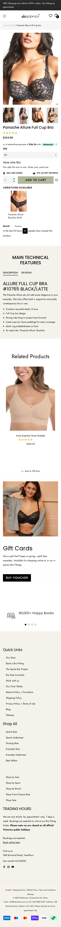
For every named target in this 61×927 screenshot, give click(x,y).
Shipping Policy (14, 698)
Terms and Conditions (47, 890)
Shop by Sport (13, 783)
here (18, 842)
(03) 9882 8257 (38, 901)
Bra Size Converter (15, 675)
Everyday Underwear (16, 754)
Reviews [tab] (26, 272)
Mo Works (44, 897)
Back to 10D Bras (32, 471)
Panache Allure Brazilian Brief (15, 216)
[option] (30, 410)
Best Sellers (11, 760)
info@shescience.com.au (18, 901)
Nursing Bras (12, 743)
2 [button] (29, 624)
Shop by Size (12, 777)
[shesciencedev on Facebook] (4, 867)
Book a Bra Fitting (15, 663)
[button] (10, 133)
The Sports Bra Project (17, 669)
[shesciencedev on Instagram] (8, 867)
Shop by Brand (13, 788)
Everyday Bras (13, 749)
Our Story (11, 657)
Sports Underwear (15, 737)
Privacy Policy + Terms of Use (20, 703)
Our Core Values (14, 686)
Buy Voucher (17, 578)
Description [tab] (10, 272)
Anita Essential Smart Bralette (30, 435)
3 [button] (32, 624)
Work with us (12, 680)
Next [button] (56, 115)
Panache (18, 226)
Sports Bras (11, 731)
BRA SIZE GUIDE (14, 172)
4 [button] (35, 624)
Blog (8, 709)
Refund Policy (32, 890)
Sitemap (10, 715)
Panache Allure (14, 295)
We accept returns (47, 172)
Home (6, 25)
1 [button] (25, 624)
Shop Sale (11, 800)
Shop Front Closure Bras (18, 794)
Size (5, 148)
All (13, 25)
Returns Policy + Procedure (19, 692)
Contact (8, 890)
